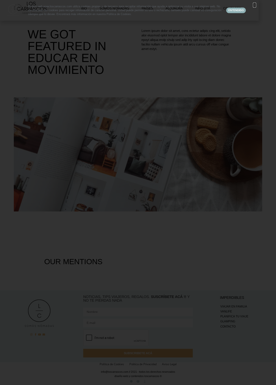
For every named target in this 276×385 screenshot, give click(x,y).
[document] (138, 192)
